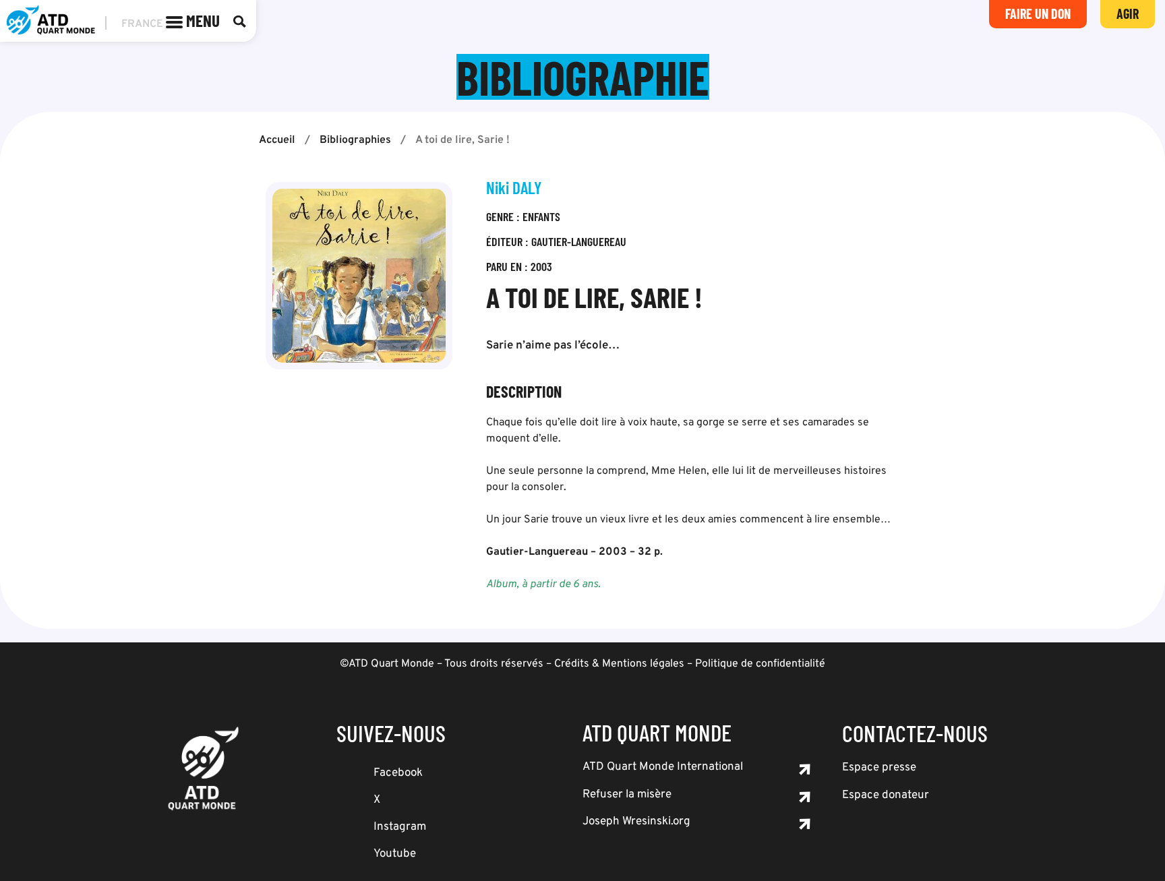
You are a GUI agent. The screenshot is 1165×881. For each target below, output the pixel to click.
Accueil (277, 140)
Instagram (400, 827)
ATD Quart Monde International (662, 767)
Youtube (395, 854)
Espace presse (879, 767)
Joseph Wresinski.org (636, 821)
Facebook (398, 773)
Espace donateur (885, 795)
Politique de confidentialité (760, 664)
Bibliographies (355, 140)
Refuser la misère (626, 794)
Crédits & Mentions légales (619, 664)
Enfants (541, 216)
